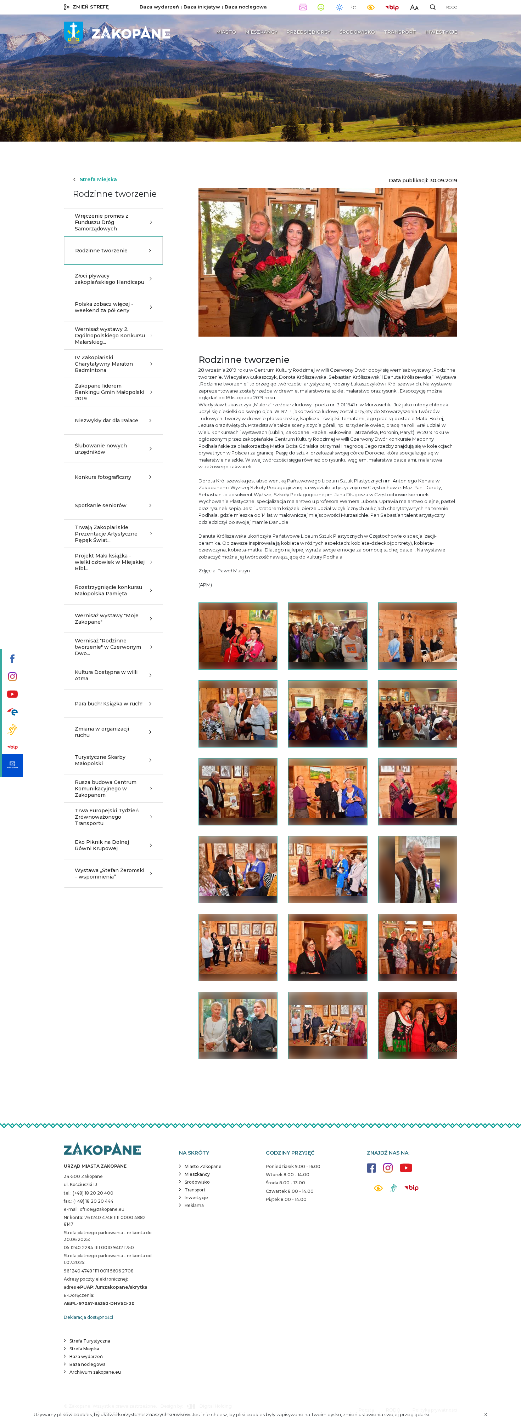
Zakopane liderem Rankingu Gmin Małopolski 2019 (109, 392)
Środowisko (197, 1182)
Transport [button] (400, 32)
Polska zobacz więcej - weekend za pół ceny (104, 307)
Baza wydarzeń (159, 7)
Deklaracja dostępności (88, 1317)
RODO (451, 7)
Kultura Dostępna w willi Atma (106, 675)
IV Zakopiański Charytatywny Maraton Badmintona (104, 363)
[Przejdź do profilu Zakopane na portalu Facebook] (11, 659)
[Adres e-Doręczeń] (11, 765)
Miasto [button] (226, 32)
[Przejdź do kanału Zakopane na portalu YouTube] (11, 695)
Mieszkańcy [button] (261, 32)
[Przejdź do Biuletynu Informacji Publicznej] (11, 748)
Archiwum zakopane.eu (95, 1372)
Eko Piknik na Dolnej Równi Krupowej (102, 845)
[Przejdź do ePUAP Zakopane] (11, 712)
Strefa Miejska (98, 179)
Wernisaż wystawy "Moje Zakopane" (107, 618)
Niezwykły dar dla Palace (106, 420)
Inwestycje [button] (441, 32)
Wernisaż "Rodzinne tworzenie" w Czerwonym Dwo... (108, 647)
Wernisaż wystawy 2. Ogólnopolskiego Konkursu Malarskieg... (110, 335)
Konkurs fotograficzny (103, 477)
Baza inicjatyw (202, 7)
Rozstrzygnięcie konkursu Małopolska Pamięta (108, 590)
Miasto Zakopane (203, 1166)
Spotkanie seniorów (101, 505)
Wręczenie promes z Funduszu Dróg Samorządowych (101, 222)
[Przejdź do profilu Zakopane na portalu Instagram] (11, 677)
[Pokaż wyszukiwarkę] (433, 7)
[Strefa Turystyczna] (102, 1149)
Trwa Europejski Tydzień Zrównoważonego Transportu (107, 816)
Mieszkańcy (197, 1174)
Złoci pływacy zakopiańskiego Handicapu (109, 279)
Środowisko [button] (357, 32)
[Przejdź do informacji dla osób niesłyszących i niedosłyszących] (11, 730)
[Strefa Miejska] (117, 32)
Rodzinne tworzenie (101, 250)
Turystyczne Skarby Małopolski (100, 760)
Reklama (194, 1205)
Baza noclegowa (246, 7)
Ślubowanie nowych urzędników (101, 448)
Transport (195, 1189)
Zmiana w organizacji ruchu (102, 732)
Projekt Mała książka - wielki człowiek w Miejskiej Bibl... (110, 562)
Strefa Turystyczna (89, 1341)
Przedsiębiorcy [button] (308, 32)
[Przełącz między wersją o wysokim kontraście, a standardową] (371, 7)
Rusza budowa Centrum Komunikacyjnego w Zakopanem (105, 788)
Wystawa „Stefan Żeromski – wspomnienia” (109, 873)
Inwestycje (196, 1197)
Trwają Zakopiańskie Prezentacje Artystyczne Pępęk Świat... (106, 533)
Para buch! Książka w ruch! (108, 703)
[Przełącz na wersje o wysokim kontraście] (378, 1190)
